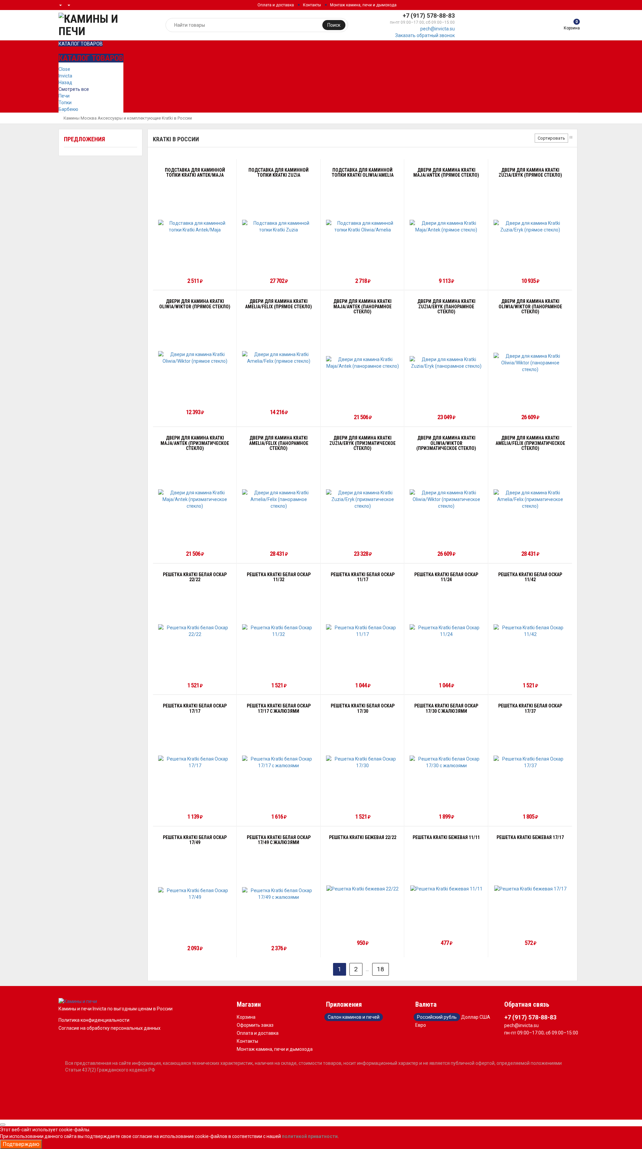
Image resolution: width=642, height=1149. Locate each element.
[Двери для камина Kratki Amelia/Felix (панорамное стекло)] (278, 499)
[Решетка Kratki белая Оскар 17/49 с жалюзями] (278, 893)
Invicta (65, 75)
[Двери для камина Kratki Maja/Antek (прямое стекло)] (446, 226)
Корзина (246, 1017)
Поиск (333, 25)
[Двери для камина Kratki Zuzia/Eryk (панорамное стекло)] (446, 362)
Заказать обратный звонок (425, 35)
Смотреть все (74, 89)
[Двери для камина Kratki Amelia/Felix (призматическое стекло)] (530, 499)
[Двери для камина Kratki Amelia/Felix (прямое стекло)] (278, 357)
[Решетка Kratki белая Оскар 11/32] (278, 631)
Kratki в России (177, 118)
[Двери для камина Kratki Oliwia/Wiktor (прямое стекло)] (194, 357)
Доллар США (475, 1017)
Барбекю (68, 109)
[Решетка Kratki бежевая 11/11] (446, 888)
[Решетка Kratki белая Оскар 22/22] (194, 631)
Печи (64, 96)
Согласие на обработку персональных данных (109, 1028)
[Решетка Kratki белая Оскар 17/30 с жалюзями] (446, 762)
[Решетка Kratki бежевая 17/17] (530, 888)
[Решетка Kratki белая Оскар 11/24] (446, 631)
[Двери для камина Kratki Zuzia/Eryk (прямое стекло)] (530, 226)
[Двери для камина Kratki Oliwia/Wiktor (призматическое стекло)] (446, 499)
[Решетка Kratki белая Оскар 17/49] (194, 893)
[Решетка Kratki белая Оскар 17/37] (530, 762)
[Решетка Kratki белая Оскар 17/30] (362, 762)
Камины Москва (80, 118)
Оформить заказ (255, 1025)
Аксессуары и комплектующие (129, 118)
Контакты (312, 5)
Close (64, 69)
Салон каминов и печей (354, 1017)
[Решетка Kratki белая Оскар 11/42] (530, 631)
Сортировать (551, 138)
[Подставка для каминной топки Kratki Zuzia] (278, 226)
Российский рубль (437, 1017)
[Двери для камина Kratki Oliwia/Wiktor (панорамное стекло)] (530, 363)
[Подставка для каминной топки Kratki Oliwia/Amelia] (362, 226)
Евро (420, 1025)
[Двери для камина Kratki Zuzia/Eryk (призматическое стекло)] (362, 499)
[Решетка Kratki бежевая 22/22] (362, 888)
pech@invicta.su (437, 28)
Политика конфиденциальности (94, 1020)
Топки (65, 102)
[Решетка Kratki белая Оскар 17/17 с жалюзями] (278, 762)
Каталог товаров (81, 43)
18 (380, 969)
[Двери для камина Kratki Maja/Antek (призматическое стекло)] (194, 499)
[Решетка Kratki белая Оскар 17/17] (194, 762)
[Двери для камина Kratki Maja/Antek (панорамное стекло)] (362, 362)
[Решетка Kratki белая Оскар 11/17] (362, 631)
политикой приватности (310, 1136)
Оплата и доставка (275, 5)
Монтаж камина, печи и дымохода (363, 5)
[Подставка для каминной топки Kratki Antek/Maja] (194, 226)
